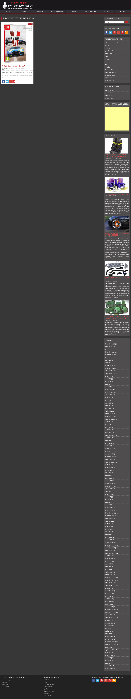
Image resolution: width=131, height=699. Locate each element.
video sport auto (110, 80)
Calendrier (40, 12)
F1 (105, 62)
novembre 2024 (110, 355)
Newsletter (5, 684)
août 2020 (108, 438)
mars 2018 (108, 478)
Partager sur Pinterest (13, 81)
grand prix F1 (109, 51)
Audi (106, 64)
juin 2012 (108, 658)
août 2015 (108, 556)
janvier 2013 (109, 639)
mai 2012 (108, 660)
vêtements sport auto (112, 43)
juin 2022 (108, 400)
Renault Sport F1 (109, 90)
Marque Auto (48, 687)
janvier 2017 (109, 510)
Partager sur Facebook (3, 81)
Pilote (24, 12)
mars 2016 (108, 537)
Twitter (110, 32)
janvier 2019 (109, 454)
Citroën (107, 48)
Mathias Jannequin (9, 68)
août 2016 (108, 524)
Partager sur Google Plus (10, 81)
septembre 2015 (110, 553)
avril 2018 (108, 475)
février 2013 (109, 636)
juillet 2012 (108, 655)
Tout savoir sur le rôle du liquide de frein (117, 234)
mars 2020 (108, 443)
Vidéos (8, 12)
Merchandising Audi (110, 93)
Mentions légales (7, 680)
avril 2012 (108, 663)
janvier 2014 (109, 607)
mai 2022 (108, 403)
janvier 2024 (109, 365)
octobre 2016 (109, 518)
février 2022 (109, 411)
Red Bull (107, 45)
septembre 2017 (110, 491)
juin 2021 (108, 424)
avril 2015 (108, 567)
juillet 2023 (108, 376)
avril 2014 (108, 599)
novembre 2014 (110, 580)
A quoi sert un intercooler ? (117, 278)
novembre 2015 (110, 548)
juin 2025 (108, 349)
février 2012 (109, 668)
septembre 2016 (110, 521)
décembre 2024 (110, 352)
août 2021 (108, 422)
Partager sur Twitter (7, 81)
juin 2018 (108, 470)
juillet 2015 (108, 558)
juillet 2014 (108, 591)
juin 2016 (108, 529)
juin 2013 (108, 626)
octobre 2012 (109, 647)
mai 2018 (108, 473)
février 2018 (109, 481)
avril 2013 (108, 631)
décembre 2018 (110, 457)
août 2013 (108, 620)
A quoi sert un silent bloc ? (117, 194)
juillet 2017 (108, 494)
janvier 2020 (109, 448)
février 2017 (109, 508)
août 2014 (108, 588)
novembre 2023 (110, 368)
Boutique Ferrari (109, 98)
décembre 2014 (110, 577)
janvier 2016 (109, 542)
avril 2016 (108, 534)
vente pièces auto (110, 72)
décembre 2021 (110, 416)
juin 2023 (108, 379)
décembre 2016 (110, 513)
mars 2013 (108, 634)
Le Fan (74, 12)
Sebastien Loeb (110, 75)
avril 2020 (108, 440)
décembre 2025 (110, 344)
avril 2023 (108, 384)
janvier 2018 (109, 483)
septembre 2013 (110, 618)
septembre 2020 (110, 435)
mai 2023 (108, 381)
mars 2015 (108, 569)
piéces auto (108, 78)
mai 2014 (108, 596)
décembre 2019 (110, 451)
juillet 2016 (108, 526)
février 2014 (109, 604)
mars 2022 (108, 408)
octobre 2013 (109, 615)
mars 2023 (108, 387)
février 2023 (109, 389)
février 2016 (109, 540)
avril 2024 (108, 363)
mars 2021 (108, 432)
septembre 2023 (110, 373)
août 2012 (108, 652)
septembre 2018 (110, 462)
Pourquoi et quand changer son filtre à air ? (117, 317)
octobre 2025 (109, 347)
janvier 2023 (109, 392)
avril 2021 (108, 430)
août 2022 (108, 398)
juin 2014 (108, 593)
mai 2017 (108, 499)
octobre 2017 (109, 489)
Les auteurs (5, 687)
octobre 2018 (109, 459)
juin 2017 (108, 497)
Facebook (106, 32)
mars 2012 (108, 666)
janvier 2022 (109, 414)
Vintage (122, 12)
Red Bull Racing (109, 95)
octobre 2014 (109, 583)
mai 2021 (108, 427)
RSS (126, 32)
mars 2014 (108, 601)
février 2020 (109, 446)
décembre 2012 (110, 642)
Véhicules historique (50, 696)
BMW (106, 56)
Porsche (107, 67)
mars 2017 (108, 505)
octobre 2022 (109, 395)
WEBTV (46, 680)
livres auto (108, 54)
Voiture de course (90, 12)
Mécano (106, 12)
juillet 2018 (108, 467)
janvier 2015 (109, 575)
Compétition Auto (57, 12)
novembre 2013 (110, 612)
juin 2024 (108, 357)
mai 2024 (108, 360)
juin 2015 (108, 561)
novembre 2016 (110, 516)
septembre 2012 (110, 650)
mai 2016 (108, 532)
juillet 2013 (108, 623)
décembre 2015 (110, 545)
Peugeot (107, 59)
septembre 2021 (110, 419)
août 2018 (108, 465)
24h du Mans (109, 70)
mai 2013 (108, 628)
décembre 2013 (110, 609)
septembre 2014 (110, 585)
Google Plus (118, 32)
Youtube (114, 32)
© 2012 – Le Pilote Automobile (14, 677)
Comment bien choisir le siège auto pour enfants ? (117, 156)
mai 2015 (108, 564)
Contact (4, 682)
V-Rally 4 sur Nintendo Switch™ (13, 66)
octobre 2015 (109, 550)
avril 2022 (108, 406)
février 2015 (109, 572)
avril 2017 (108, 502)
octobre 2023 (109, 371)
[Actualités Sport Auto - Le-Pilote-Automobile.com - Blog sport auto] (17, 6)
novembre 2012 (110, 644)
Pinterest (122, 32)
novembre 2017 (110, 486)
